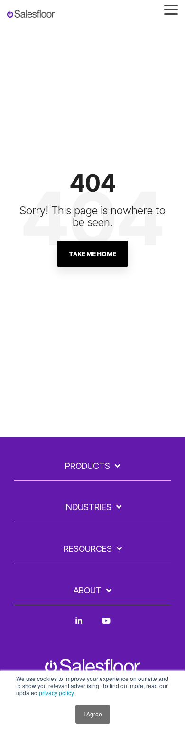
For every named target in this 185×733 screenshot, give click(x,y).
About (88, 590)
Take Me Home (92, 253)
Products (87, 466)
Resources (88, 549)
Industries (87, 507)
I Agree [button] (92, 714)
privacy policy (56, 693)
